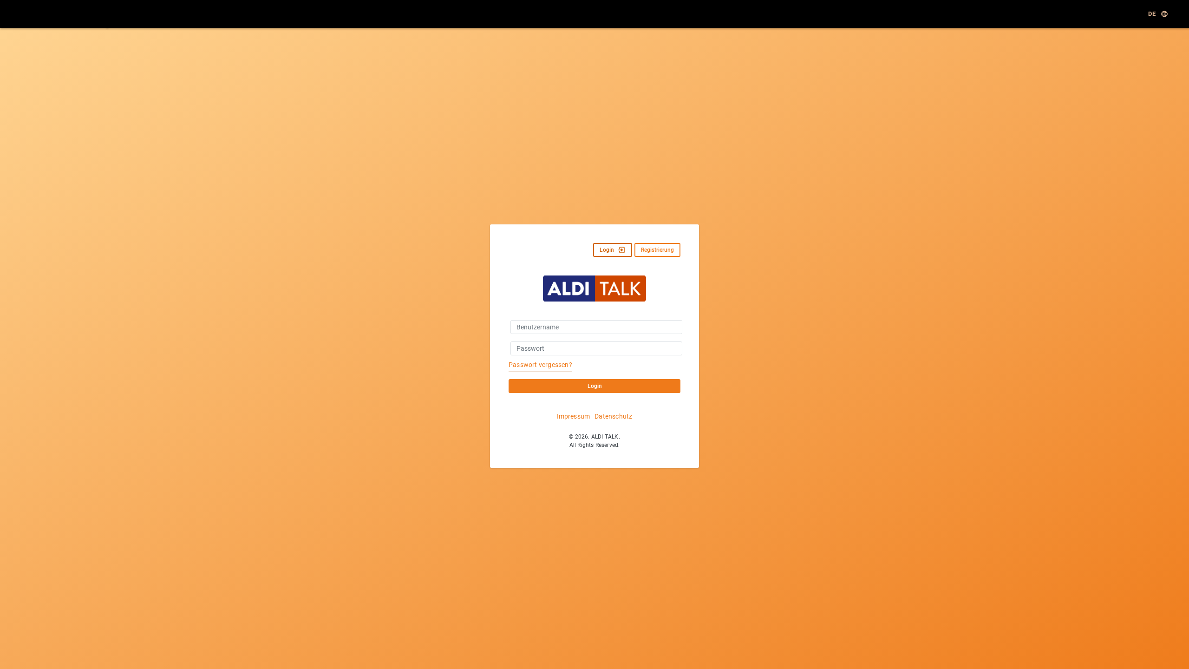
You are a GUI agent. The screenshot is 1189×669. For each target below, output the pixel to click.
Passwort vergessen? (540, 364)
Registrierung (657, 250)
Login (607, 250)
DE (1151, 13)
